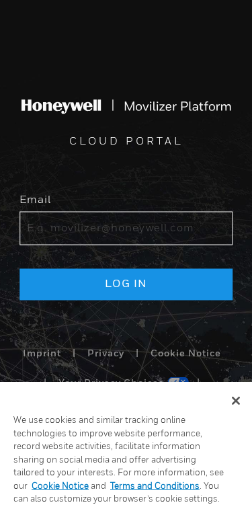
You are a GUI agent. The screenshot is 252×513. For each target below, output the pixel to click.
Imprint (42, 353)
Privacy (105, 353)
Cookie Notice (186, 353)
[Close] (236, 401)
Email (35, 199)
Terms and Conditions (155, 486)
